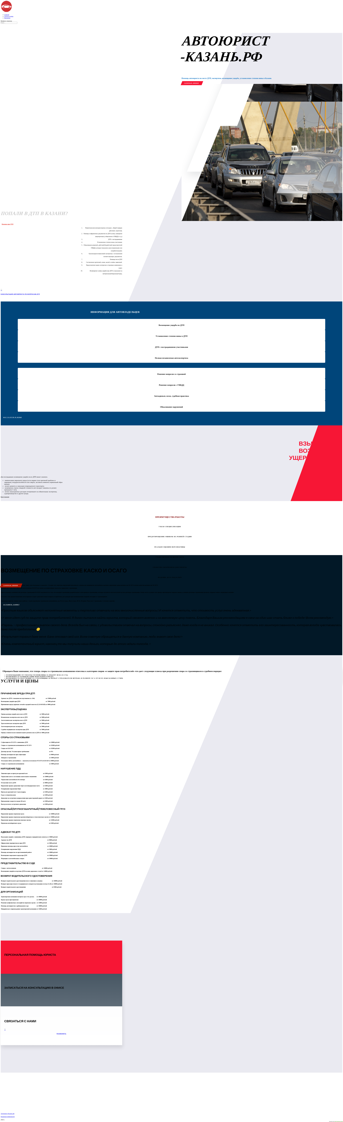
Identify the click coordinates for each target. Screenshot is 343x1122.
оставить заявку (11, 604)
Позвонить (61, 1034)
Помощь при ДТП (7, 224)
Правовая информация (8, 1116)
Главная (6, 14)
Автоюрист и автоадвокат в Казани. (12, 1075)
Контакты (7, 18)
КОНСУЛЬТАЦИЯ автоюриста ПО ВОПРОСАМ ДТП (20, 294)
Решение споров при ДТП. (9, 1078)
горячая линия (191, 83)
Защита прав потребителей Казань (18, 1106)
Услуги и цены (8, 16)
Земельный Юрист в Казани (16, 1104)
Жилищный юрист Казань (16, 1107)
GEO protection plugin (339, 1121)
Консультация (5, 497)
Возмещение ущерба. (7, 1084)
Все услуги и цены (12, 417)
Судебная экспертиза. (7, 1081)
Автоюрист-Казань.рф (7, 1113)
